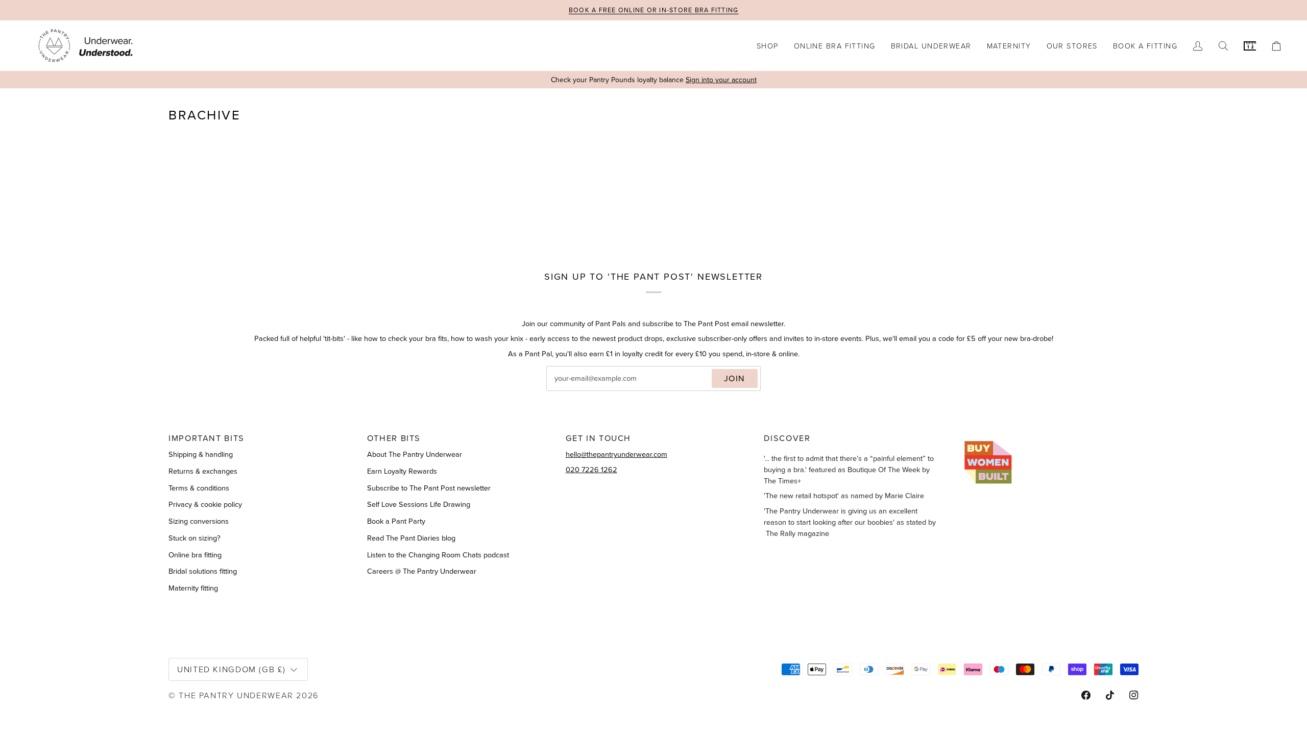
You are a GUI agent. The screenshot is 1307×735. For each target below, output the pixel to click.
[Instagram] (1134, 695)
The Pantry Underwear (236, 695)
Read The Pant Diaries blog (411, 538)
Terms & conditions (198, 488)
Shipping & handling (200, 454)
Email (564, 389)
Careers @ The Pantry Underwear (421, 571)
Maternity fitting (193, 588)
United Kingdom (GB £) (231, 669)
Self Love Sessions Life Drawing (418, 504)
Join (735, 378)
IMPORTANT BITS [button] (206, 438)
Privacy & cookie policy (205, 504)
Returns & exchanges (202, 471)
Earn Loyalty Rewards (402, 471)
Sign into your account (721, 80)
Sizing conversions (198, 521)
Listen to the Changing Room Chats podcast (438, 554)
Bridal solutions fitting (202, 571)
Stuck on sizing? (194, 538)
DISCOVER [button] (787, 438)
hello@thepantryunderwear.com (616, 454)
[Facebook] (1086, 695)
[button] (767, 45)
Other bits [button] (394, 438)
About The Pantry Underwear (414, 454)
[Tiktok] (1110, 695)
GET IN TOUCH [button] (599, 438)
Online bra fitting (195, 554)
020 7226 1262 (591, 469)
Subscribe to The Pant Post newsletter (429, 488)
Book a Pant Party (396, 521)
